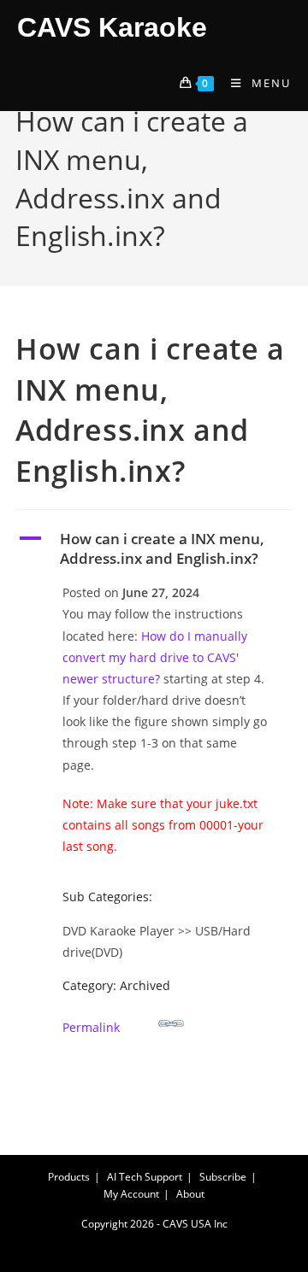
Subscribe (222, 1176)
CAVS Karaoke (112, 27)
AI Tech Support (144, 1176)
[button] (154, 549)
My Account (131, 1194)
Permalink (91, 1027)
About (190, 1194)
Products (69, 1176)
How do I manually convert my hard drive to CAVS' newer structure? (154, 657)
